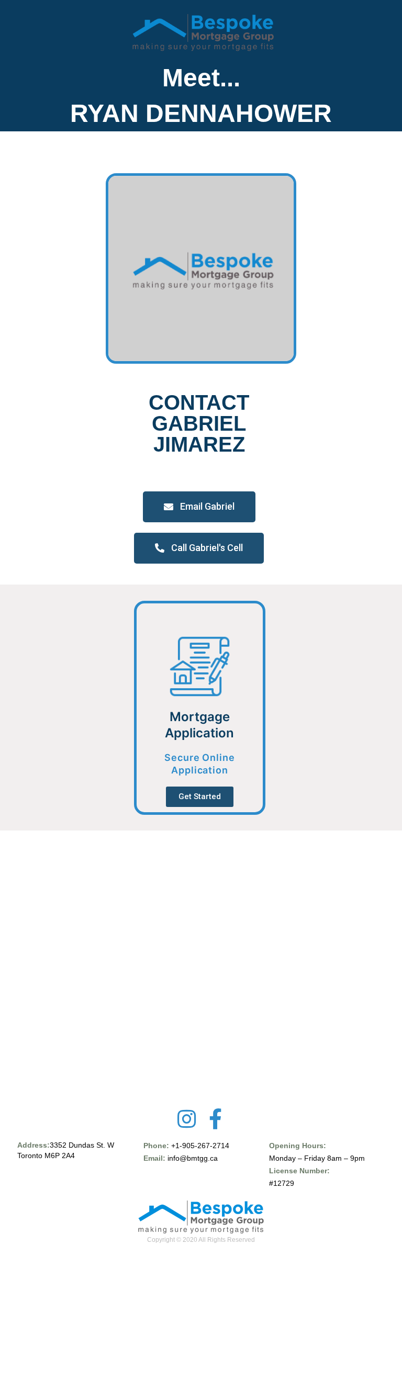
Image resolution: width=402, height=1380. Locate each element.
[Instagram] (186, 1118)
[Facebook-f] (215, 1118)
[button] (199, 506)
